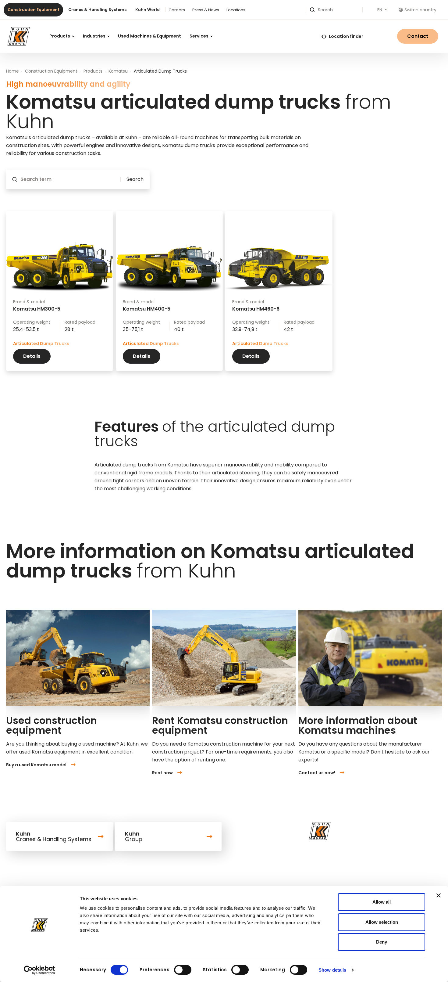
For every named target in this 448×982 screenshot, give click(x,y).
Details (32, 356)
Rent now (162, 773)
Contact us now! (316, 773)
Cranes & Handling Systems (97, 9)
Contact (417, 36)
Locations (235, 10)
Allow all (381, 902)
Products (60, 36)
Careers (177, 10)
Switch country (420, 10)
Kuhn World (147, 9)
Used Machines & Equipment (149, 36)
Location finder (346, 36)
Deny (381, 941)
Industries (94, 36)
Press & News (205, 10)
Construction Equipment (33, 9)
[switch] (182, 970)
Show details (332, 970)
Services (199, 36)
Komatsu (118, 71)
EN (380, 10)
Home (12, 71)
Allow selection (381, 922)
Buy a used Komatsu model (36, 765)
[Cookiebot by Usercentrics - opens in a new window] (39, 970)
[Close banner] (438, 895)
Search (135, 179)
